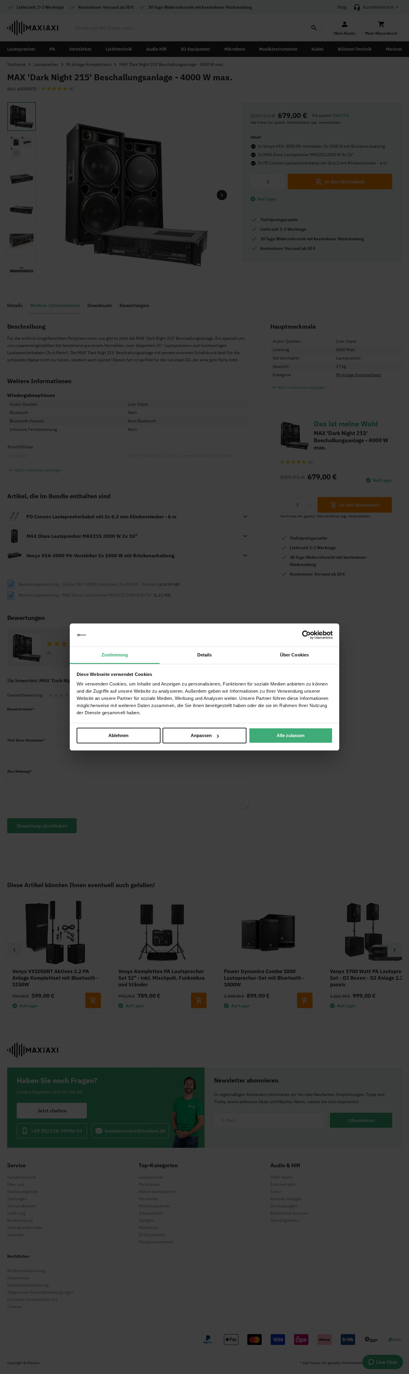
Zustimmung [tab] (115, 654)
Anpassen (201, 735)
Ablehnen (118, 735)
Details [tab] (204, 654)
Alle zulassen (291, 735)
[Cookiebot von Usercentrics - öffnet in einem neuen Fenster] (306, 635)
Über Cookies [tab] (294, 654)
